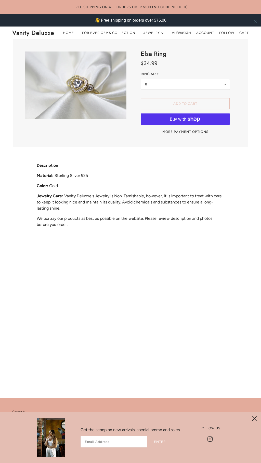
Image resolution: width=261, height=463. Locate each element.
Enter (160, 442)
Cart (244, 33)
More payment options (185, 132)
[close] (255, 21)
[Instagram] (210, 439)
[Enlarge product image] (75, 85)
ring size (150, 74)
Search (183, 33)
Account (205, 33)
